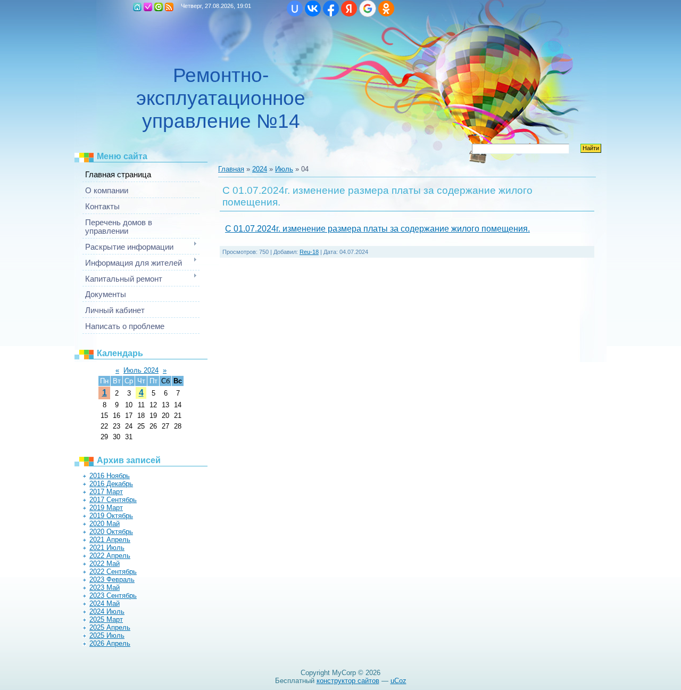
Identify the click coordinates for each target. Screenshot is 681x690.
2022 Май (104, 564)
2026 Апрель (109, 643)
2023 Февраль (112, 580)
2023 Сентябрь (113, 595)
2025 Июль (106, 635)
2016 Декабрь (111, 484)
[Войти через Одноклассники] (386, 9)
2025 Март (106, 619)
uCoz (398, 681)
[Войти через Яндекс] (349, 9)
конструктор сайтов (348, 681)
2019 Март (106, 508)
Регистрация (148, 7)
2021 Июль (106, 548)
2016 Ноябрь (109, 476)
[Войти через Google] (367, 8)
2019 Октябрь (111, 516)
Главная (137, 7)
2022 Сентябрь (113, 572)
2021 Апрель (109, 540)
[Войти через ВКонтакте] (313, 9)
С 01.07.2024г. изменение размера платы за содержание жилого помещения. (377, 228)
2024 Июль (106, 611)
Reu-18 (309, 252)
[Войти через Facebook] (331, 9)
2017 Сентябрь (113, 500)
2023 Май (104, 588)
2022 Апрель (109, 556)
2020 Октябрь (111, 532)
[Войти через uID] (295, 9)
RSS (169, 7)
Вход (158, 7)
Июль (284, 169)
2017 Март (106, 492)
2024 (259, 169)
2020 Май (104, 524)
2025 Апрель (109, 627)
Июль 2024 (141, 370)
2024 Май (104, 603)
